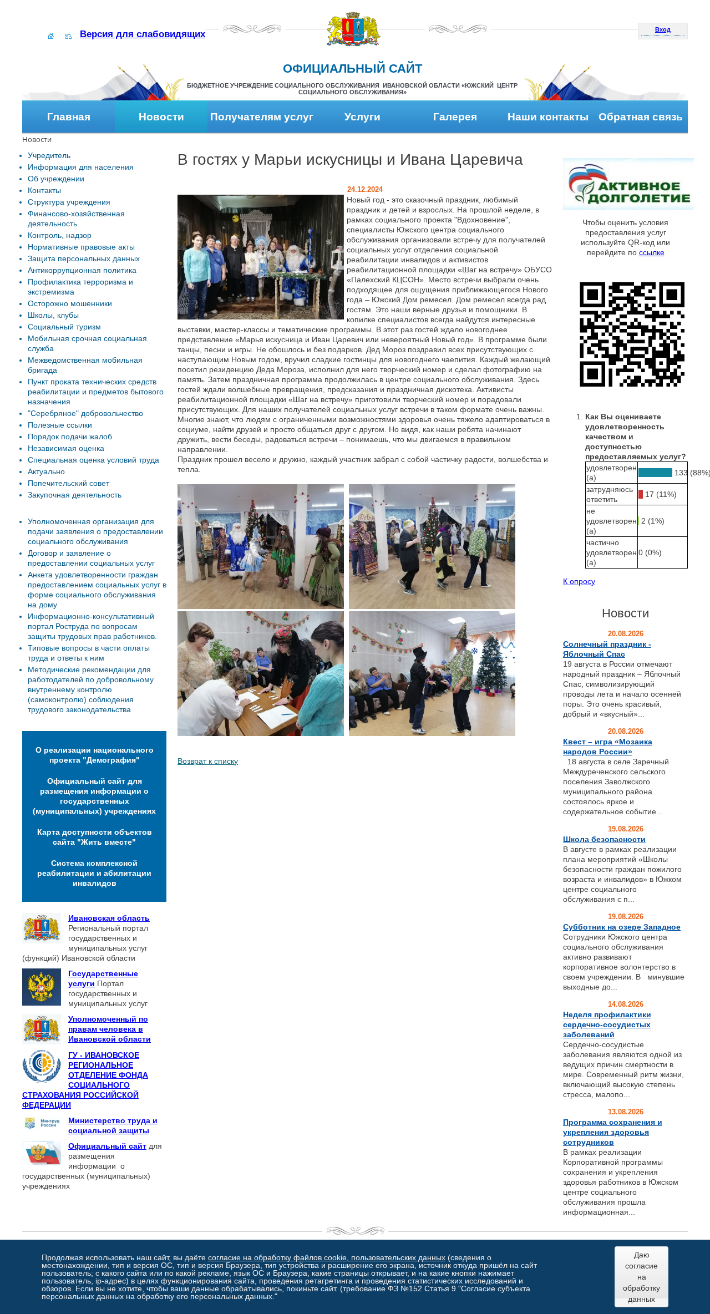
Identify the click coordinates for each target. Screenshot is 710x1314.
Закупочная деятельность (74, 494)
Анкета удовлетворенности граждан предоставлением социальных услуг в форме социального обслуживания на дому (97, 589)
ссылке (652, 252)
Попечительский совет (68, 483)
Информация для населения (81, 167)
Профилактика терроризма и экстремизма (80, 286)
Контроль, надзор (60, 235)
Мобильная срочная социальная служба (87, 343)
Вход (663, 29)
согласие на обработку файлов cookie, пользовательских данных (326, 1257)
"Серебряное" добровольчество (85, 413)
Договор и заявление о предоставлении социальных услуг (91, 558)
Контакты (44, 190)
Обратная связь (641, 117)
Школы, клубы (53, 315)
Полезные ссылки (60, 424)
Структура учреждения (69, 201)
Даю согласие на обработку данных (641, 1276)
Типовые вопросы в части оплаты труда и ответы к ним (89, 652)
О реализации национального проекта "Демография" (95, 754)
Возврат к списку (208, 761)
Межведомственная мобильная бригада (85, 365)
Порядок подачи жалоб (70, 436)
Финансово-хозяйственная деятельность (76, 218)
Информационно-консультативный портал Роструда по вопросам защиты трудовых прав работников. (92, 626)
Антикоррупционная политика (82, 270)
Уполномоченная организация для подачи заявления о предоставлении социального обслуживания (95, 531)
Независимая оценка (66, 448)
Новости (161, 117)
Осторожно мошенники (70, 303)
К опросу (579, 581)
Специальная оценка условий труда (93, 459)
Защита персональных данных (84, 258)
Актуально (46, 471)
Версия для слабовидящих (142, 34)
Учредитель (49, 155)
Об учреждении (56, 178)
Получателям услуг (261, 117)
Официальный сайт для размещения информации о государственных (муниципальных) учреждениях (94, 796)
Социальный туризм (64, 326)
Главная (68, 117)
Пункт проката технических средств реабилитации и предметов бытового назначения (96, 391)
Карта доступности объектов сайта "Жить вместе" (94, 837)
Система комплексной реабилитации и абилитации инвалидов (94, 873)
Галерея (455, 117)
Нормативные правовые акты (81, 246)
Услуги (362, 117)
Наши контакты (548, 117)
